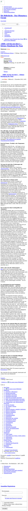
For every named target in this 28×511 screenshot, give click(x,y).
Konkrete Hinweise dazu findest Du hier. (11, 107)
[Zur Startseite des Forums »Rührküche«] (3, 4)
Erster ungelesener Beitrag (7, 53)
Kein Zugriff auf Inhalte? (10, 9)
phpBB (8, 455)
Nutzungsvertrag (8, 6)
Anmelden (4, 486)
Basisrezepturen (12, 193)
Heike (8, 49)
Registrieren (11, 486)
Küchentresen (4, 369)
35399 (10, 61)
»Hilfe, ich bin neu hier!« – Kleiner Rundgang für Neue (12, 45)
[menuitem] (9, 30)
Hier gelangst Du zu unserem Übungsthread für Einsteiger (11, 140)
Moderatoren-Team (13, 123)
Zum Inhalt (3, 21)
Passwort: (4, 495)
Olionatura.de (20, 118)
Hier (2, 269)
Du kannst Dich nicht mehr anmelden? (13, 8)
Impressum (6, 11)
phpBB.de (17, 458)
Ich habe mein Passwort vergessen (13, 498)
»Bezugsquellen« (5, 168)
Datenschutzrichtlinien (9, 12)
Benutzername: (5, 491)
